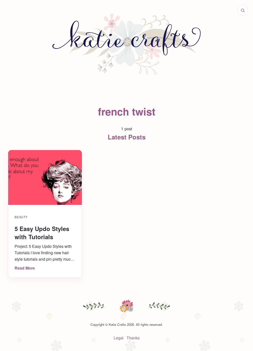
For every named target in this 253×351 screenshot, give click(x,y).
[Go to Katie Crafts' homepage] (126, 44)
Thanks (133, 338)
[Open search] (242, 10)
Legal (119, 338)
